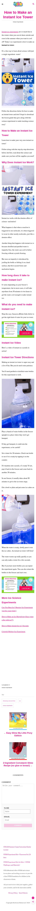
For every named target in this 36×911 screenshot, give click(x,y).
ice (20, 701)
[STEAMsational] (18, 4)
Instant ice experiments (10, 31)
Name (6, 808)
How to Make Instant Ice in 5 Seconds (15, 626)
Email (7, 817)
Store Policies (23, 893)
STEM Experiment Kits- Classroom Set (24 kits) (17, 855)
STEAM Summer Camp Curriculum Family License (17, 848)
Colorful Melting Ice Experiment (13, 631)
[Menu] (2, 4)
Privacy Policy (13, 893)
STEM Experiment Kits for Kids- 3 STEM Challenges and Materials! (16, 863)
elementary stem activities (9, 701)
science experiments (7, 705)
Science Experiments (18, 22)
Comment (6, 782)
